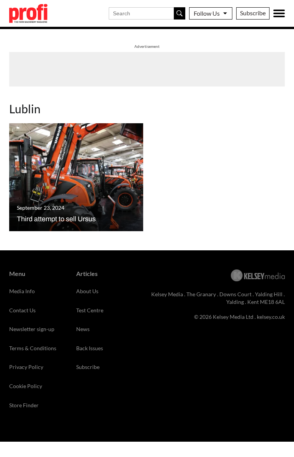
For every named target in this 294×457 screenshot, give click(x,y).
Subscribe (253, 12)
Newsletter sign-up (31, 329)
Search (179, 13)
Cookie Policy (25, 386)
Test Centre (89, 310)
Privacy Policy (26, 367)
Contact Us (22, 310)
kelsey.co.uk (271, 316)
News (83, 329)
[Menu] (279, 13)
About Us (87, 291)
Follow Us (207, 13)
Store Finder (24, 405)
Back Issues (89, 348)
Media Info (22, 291)
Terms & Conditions (32, 348)
